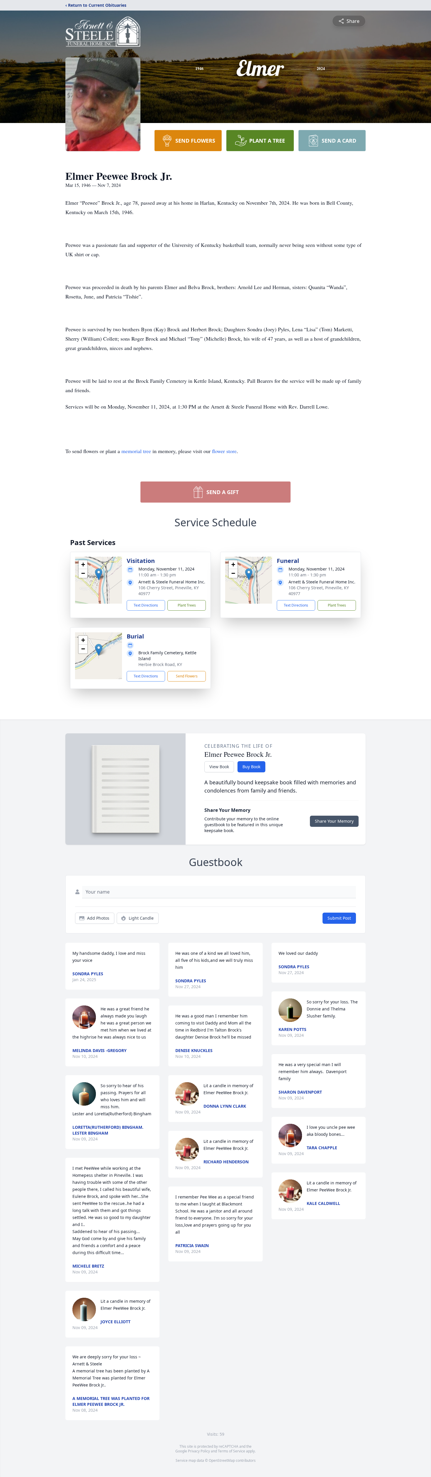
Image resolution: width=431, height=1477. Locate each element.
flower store (224, 451)
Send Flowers (187, 676)
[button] (98, 574)
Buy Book (251, 766)
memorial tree (136, 451)
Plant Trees (187, 605)
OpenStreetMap (222, 1460)
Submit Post (339, 918)
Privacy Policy (199, 1451)
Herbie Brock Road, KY (160, 664)
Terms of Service (231, 1451)
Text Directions (146, 605)
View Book (219, 766)
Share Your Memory (334, 821)
